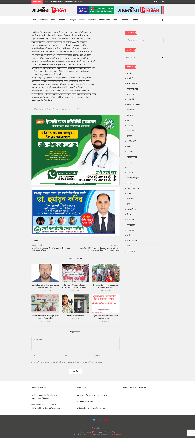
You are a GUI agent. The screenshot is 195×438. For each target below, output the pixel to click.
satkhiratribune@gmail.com (48, 408)
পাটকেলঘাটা (132, 157)
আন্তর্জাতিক (44, 20)
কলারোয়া (130, 110)
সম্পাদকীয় (131, 225)
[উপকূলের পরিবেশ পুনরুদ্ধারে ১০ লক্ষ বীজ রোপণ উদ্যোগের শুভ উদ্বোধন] (106, 273)
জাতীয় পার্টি (131, 141)
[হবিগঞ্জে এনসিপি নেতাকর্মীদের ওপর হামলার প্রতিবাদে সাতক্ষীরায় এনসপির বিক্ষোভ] (75, 273)
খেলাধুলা (73, 20)
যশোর (129, 193)
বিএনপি (130, 173)
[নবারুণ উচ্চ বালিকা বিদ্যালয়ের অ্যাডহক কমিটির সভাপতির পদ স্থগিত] (45, 273)
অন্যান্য (135, 20)
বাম (128, 167)
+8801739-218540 (48, 405)
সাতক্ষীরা (125, 20)
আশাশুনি (130, 99)
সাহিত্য (129, 235)
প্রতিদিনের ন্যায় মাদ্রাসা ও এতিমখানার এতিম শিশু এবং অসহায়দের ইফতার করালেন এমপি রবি (57, 109)
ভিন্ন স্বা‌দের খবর (133, 188)
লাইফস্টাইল (92, 20)
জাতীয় (53, 20)
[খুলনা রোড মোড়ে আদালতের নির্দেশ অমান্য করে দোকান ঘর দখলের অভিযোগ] (106, 303)
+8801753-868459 (43, 398)
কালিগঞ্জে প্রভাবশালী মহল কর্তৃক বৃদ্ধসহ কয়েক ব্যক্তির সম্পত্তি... (68, 2)
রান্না (128, 204)
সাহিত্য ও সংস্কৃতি (133, 241)
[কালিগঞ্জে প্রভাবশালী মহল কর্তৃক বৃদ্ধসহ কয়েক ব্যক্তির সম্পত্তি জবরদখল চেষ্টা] (45, 303)
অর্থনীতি (130, 78)
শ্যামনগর (130, 220)
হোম (34, 20)
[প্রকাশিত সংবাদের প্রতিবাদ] (75, 303)
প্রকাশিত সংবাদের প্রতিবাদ (75, 316)
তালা (129, 146)
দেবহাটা (130, 152)
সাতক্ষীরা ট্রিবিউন (90, 432)
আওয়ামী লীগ (132, 84)
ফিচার (129, 162)
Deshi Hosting (116, 434)
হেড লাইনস (131, 251)
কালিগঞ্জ (130, 115)
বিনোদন (82, 20)
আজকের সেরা (132, 89)
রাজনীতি (62, 20)
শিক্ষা (115, 20)
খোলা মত (130, 131)
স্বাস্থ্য (128, 246)
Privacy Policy (97, 428)
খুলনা (129, 120)
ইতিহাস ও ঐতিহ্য (133, 105)
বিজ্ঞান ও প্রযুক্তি (104, 20)
